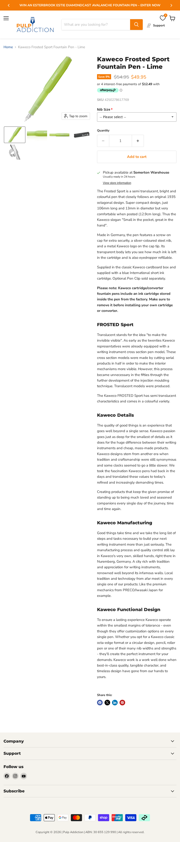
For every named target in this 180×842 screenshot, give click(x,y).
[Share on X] (107, 702)
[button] (14, 135)
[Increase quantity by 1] (138, 141)
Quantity (103, 130)
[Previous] (9, 5)
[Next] (171, 5)
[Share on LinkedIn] (115, 702)
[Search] (136, 24)
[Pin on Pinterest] (122, 702)
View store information (117, 183)
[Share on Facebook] (100, 702)
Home (8, 47)
